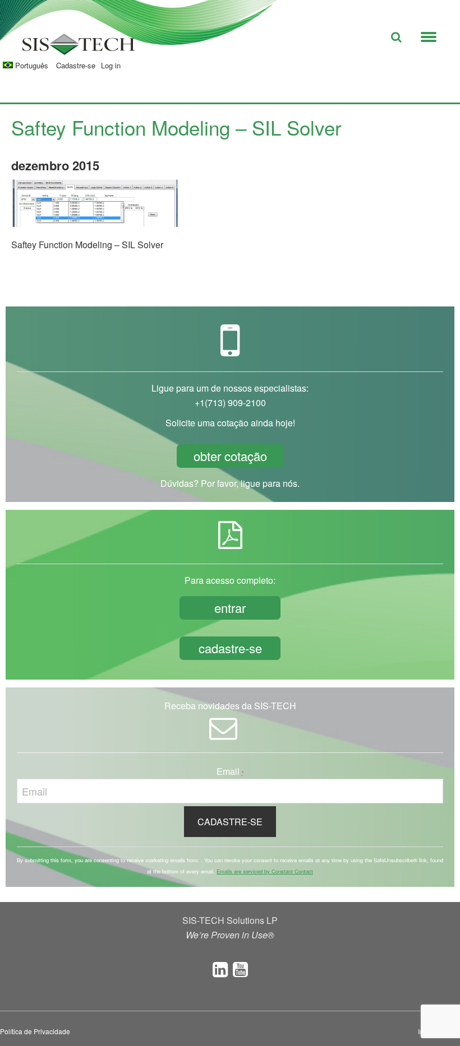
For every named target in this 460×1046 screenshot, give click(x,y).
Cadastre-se (75, 65)
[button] (428, 35)
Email (230, 771)
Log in (111, 65)
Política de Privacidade (35, 1031)
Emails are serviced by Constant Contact (265, 871)
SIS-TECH (78, 48)
